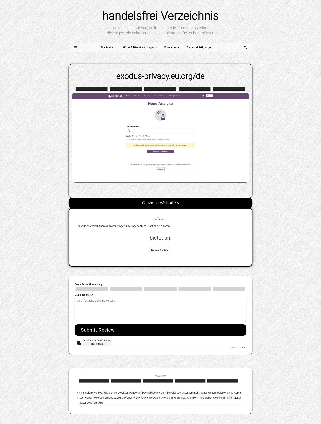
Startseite (106, 47)
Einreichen (170, 47)
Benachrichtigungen (199, 47)
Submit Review (98, 330)
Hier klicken (97, 344)
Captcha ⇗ (238, 347)
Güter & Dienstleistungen (139, 47)
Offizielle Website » (160, 203)
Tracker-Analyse (160, 250)
